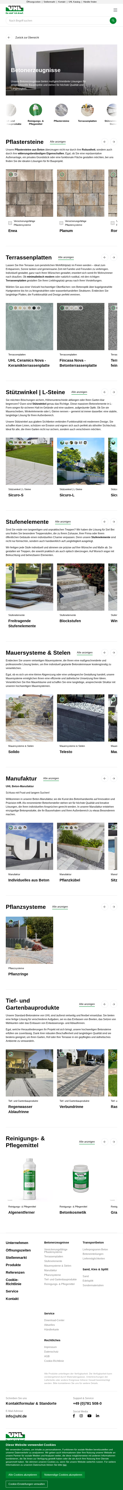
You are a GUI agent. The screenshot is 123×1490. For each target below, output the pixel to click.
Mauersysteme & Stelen (57, 1266)
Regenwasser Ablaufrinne (20, 1109)
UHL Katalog (74, 2)
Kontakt (62, 2)
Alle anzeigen (58, 141)
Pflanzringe (18, 974)
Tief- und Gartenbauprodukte (60, 1279)
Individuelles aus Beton (28, 880)
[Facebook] (74, 1416)
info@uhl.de (16, 1416)
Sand (86, 1276)
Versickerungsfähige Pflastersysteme (55, 1250)
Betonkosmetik (73, 1212)
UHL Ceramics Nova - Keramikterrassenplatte (29, 363)
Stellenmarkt (49, 2)
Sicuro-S (15, 495)
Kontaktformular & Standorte (31, 1403)
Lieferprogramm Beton (95, 1249)
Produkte (13, 1265)
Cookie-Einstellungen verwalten (26, 1484)
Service (12, 1291)
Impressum (50, 1347)
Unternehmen (17, 1243)
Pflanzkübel (70, 880)
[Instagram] (81, 1416)
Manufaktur (50, 1270)
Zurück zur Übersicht (27, 37)
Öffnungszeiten (33, 2)
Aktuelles (49, 1325)
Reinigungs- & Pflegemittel (59, 1284)
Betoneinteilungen (93, 1254)
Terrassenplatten (53, 1256)
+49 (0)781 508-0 (87, 1403)
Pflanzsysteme (52, 1275)
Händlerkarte (51, 1329)
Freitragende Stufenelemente (22, 623)
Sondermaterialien (93, 1285)
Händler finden (90, 2)
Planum (66, 231)
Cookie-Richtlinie (13, 1282)
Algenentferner (21, 1212)
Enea (12, 231)
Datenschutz (51, 1351)
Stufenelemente (53, 1261)
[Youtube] (89, 1416)
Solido (13, 752)
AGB (47, 1356)
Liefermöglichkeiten (94, 1258)
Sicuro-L (67, 495)
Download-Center (54, 1320)
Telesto (66, 752)
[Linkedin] (97, 1416)
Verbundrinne (71, 1107)
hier (65, 1465)
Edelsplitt (88, 1281)
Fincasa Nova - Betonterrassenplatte (78, 363)
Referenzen (15, 1272)
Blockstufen (70, 621)
